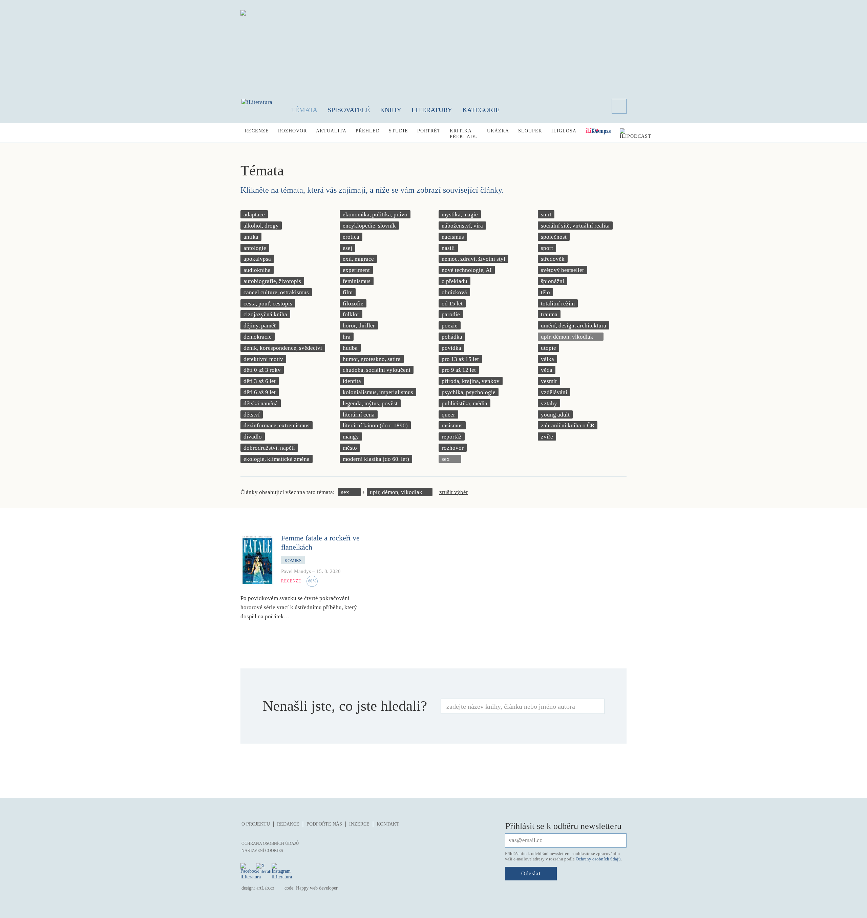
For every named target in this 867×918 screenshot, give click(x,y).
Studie (398, 130)
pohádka (452, 337)
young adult (555, 414)
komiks (292, 560)
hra (347, 337)
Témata (304, 109)
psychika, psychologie (468, 392)
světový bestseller (562, 270)
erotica (351, 237)
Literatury (431, 109)
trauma (549, 314)
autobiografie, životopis (272, 281)
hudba (350, 348)
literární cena (359, 414)
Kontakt (388, 824)
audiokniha (257, 270)
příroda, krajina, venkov (471, 381)
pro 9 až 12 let (459, 370)
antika (251, 237)
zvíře (547, 436)
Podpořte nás (324, 824)
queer (448, 414)
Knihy (390, 109)
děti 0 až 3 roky (262, 370)
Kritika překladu (464, 133)
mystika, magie (460, 214)
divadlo (253, 436)
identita (352, 381)
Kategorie (481, 109)
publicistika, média (464, 403)
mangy (351, 436)
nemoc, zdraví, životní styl (473, 259)
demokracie (258, 337)
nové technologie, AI (467, 270)
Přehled (368, 130)
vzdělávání (554, 392)
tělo (545, 292)
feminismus (357, 281)
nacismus (453, 237)
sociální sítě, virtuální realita (575, 225)
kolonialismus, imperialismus (378, 392)
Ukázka (498, 130)
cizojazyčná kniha (265, 314)
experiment (356, 270)
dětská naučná (261, 403)
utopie (548, 348)
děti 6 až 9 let (260, 392)
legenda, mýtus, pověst (370, 403)
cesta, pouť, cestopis (268, 303)
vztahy (549, 403)
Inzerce (359, 824)
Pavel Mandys (296, 571)
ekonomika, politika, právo (375, 214)
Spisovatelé (348, 109)
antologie (255, 248)
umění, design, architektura (573, 325)
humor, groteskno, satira (372, 359)
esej (347, 248)
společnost (554, 237)
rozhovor (453, 448)
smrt (546, 214)
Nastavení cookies (262, 850)
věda (546, 370)
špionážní (552, 281)
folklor (351, 314)
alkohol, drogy (261, 225)
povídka (451, 348)
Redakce (288, 824)
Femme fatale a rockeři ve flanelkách (320, 542)
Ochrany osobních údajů (598, 858)
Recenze (257, 130)
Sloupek (530, 130)
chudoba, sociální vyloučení (376, 370)
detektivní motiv (263, 359)
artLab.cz (265, 888)
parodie (451, 314)
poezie (450, 325)
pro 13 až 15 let (460, 359)
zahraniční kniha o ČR (567, 425)
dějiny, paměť (260, 325)
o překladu (454, 281)
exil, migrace (358, 259)
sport (547, 248)
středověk (553, 259)
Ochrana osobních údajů (270, 843)
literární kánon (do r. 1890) (375, 425)
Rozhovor (292, 130)
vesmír (549, 381)
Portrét (429, 130)
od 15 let (452, 303)
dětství (252, 414)
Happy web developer (317, 888)
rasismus (452, 425)
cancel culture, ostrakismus (276, 292)
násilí (448, 248)
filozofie (353, 303)
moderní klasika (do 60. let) (376, 459)
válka (547, 359)
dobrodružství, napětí (269, 448)
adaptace (254, 214)
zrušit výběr (453, 492)
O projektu (255, 824)
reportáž (452, 436)
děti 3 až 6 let (260, 381)
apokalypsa (257, 259)
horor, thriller (359, 325)
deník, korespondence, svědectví (283, 348)
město (350, 448)
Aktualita (331, 130)
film (348, 292)
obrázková (454, 292)
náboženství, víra (462, 225)
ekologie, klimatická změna (277, 459)
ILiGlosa (563, 130)
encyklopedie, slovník (369, 225)
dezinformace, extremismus (277, 425)
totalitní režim (558, 303)
